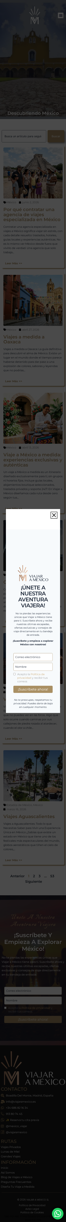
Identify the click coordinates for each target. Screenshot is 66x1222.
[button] (54, 515)
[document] (33, 611)
